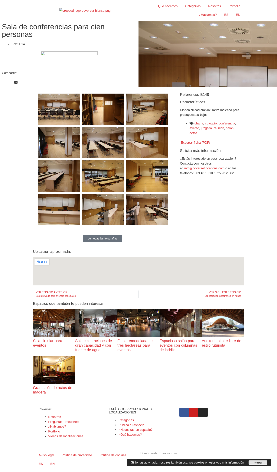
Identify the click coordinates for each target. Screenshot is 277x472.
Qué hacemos (168, 6)
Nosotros (214, 6)
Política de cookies (112, 455)
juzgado (206, 128)
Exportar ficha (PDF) (195, 142)
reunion (219, 128)
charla (198, 123)
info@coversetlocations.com (204, 168)
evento (194, 128)
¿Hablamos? (208, 15)
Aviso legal (46, 455)
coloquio (211, 123)
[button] (3, 82)
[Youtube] (193, 412)
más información (233, 462)
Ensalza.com (168, 453)
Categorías (193, 6)
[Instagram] (203, 412)
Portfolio (234, 6)
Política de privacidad (77, 455)
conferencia (227, 123)
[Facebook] (184, 412)
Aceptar (258, 462)
